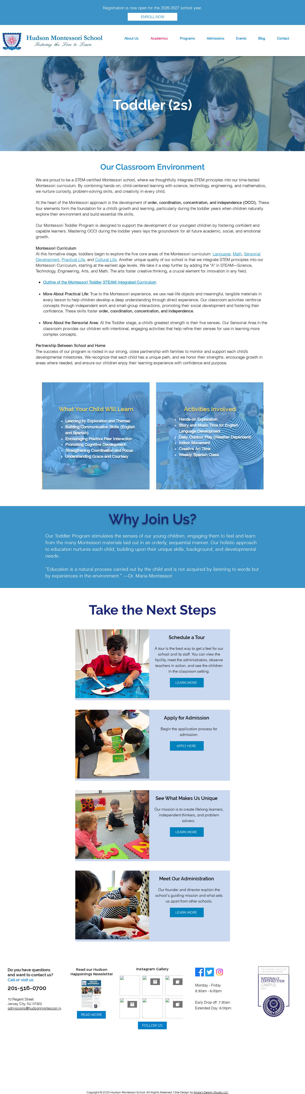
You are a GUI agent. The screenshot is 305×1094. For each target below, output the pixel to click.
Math (237, 253)
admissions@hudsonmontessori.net (35, 1008)
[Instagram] (219, 972)
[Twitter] (209, 972)
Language (221, 253)
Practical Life (73, 259)
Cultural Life (106, 259)
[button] (131, 38)
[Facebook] (199, 972)
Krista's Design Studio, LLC (211, 1092)
